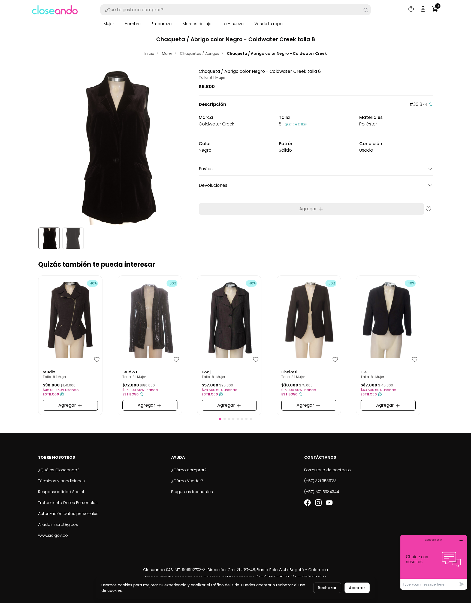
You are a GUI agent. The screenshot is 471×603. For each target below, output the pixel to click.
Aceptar (357, 587)
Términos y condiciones (61, 481)
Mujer (109, 23)
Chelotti (289, 372)
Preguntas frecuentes (192, 491)
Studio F (50, 372)
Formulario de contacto (327, 470)
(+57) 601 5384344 (321, 491)
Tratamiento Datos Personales (68, 502)
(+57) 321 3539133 (320, 481)
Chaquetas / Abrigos (199, 53)
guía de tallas (296, 124)
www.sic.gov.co (53, 535)
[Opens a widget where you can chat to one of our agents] (433, 562)
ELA (364, 372)
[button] (220, 419)
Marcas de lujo (197, 23)
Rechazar (327, 587)
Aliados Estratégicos (58, 524)
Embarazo (162, 23)
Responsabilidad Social (61, 491)
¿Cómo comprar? (189, 470)
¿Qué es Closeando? (58, 470)
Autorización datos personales (68, 513)
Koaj (206, 372)
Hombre (133, 23)
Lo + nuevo (233, 23)
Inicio (149, 53)
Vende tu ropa (269, 23)
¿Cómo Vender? (187, 481)
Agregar (308, 209)
